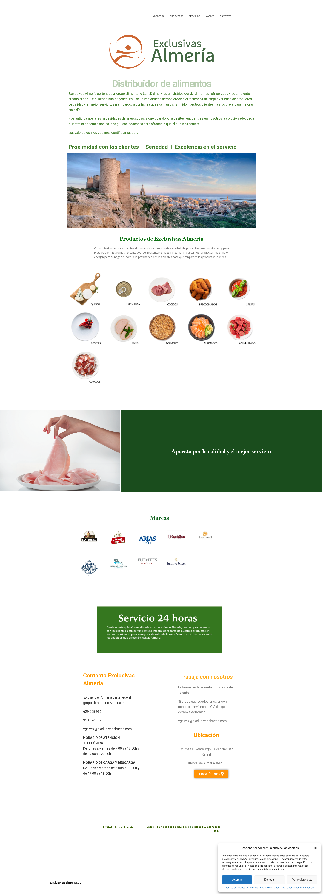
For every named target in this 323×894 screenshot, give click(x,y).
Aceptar (237, 879)
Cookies (196, 826)
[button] (315, 848)
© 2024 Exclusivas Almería (118, 827)
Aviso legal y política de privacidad (168, 826)
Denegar (269, 879)
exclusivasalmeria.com (67, 882)
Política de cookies (235, 887)
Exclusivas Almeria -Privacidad (263, 887)
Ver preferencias (302, 879)
